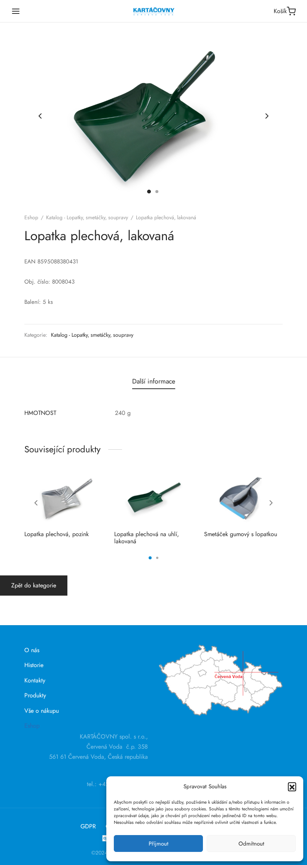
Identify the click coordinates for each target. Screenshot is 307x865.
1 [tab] (150, 557)
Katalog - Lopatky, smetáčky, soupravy (87, 217)
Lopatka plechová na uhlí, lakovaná (146, 537)
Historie (33, 665)
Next (266, 115)
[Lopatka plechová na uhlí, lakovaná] (153, 498)
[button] (292, 786)
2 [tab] (157, 558)
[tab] (153, 381)
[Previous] (36, 503)
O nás (31, 650)
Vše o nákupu (41, 710)
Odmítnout (251, 844)
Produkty (35, 695)
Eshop (31, 217)
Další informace (153, 381)
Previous (40, 115)
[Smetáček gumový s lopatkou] (243, 498)
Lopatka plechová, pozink (56, 534)
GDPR (88, 826)
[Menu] (15, 11)
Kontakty (34, 680)
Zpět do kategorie (33, 585)
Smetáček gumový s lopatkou (240, 534)
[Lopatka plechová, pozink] (63, 498)
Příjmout (158, 844)
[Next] (271, 503)
